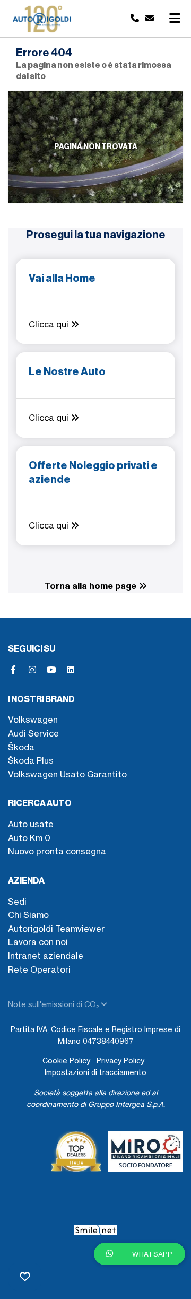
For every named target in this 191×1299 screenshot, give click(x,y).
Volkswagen (33, 719)
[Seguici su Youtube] (51, 669)
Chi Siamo (28, 915)
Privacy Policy (120, 1060)
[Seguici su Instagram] (32, 669)
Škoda (21, 747)
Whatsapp (151, 1254)
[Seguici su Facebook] (13, 669)
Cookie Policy (66, 1060)
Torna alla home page (91, 586)
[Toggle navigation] (175, 18)
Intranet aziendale (45, 955)
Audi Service (33, 733)
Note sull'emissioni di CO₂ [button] (54, 1004)
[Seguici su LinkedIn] (70, 669)
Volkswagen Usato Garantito (67, 774)
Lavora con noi (38, 942)
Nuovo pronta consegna (57, 851)
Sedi (17, 901)
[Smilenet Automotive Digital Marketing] (96, 1228)
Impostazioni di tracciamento (95, 1072)
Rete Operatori (39, 969)
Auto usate (31, 824)
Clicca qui (50, 324)
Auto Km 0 (29, 838)
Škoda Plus (31, 760)
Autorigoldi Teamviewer (56, 928)
